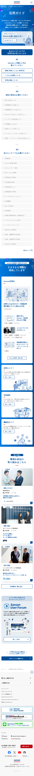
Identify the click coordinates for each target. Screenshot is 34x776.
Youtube (19, 752)
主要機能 (8, 201)
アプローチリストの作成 (12, 220)
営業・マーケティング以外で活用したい (17, 138)
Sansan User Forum (6, 697)
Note (24, 752)
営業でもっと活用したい (12, 129)
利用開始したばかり (11, 124)
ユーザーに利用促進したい (13, 119)
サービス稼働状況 (5, 694)
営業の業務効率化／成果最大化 (14, 215)
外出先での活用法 (10, 244)
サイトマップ (4, 688)
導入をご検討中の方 (7, 678)
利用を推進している (11, 80)
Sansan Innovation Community (9, 699)
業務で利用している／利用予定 (15, 70)
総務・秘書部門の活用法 (12, 234)
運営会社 (25, 756)
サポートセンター (5, 691)
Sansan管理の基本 (11, 163)
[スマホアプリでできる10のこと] (17, 333)
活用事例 (8, 211)
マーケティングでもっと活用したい (16, 133)
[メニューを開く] (31, 2)
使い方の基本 (9, 206)
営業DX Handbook (5, 702)
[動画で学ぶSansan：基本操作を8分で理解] (17, 320)
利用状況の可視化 (10, 177)
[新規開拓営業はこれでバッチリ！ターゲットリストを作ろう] (17, 346)
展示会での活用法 (10, 230)
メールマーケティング (12, 225)
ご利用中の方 (5, 683)
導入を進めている (10, 100)
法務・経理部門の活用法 (12, 239)
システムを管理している (12, 75)
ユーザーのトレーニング (12, 196)
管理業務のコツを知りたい (13, 110)
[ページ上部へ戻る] (32, 672)
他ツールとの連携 (10, 173)
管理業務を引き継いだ (12, 105)
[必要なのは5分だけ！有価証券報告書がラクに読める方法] (17, 298)
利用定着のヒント (10, 187)
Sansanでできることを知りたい (15, 114)
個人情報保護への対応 (10, 756)
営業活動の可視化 (10, 192)
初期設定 (8, 158)
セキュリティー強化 (11, 168)
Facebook (9, 752)
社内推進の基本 (10, 182)
